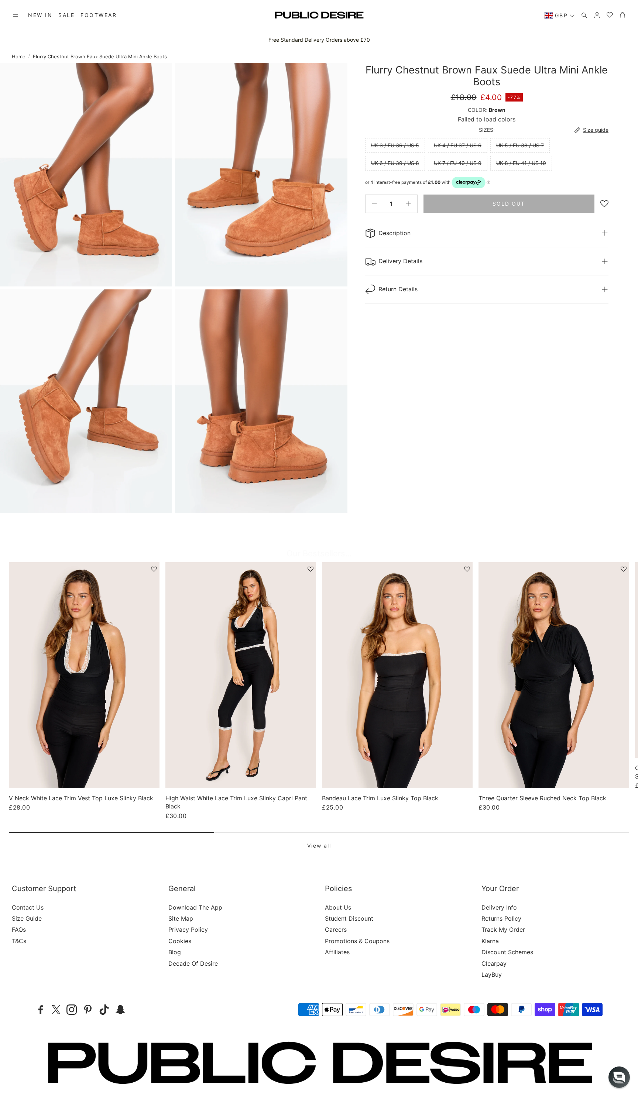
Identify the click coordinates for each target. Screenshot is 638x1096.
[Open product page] (84, 675)
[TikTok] (104, 1009)
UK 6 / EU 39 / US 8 (395, 163)
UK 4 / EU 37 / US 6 (457, 145)
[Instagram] (71, 1009)
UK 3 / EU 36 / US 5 (395, 145)
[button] (15, 15)
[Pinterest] (88, 1009)
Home (18, 56)
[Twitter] (56, 1009)
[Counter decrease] (374, 203)
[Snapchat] (120, 1009)
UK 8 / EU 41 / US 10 (521, 163)
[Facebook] (40, 1009)
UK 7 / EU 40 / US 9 (457, 163)
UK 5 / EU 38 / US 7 (520, 145)
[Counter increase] (408, 203)
